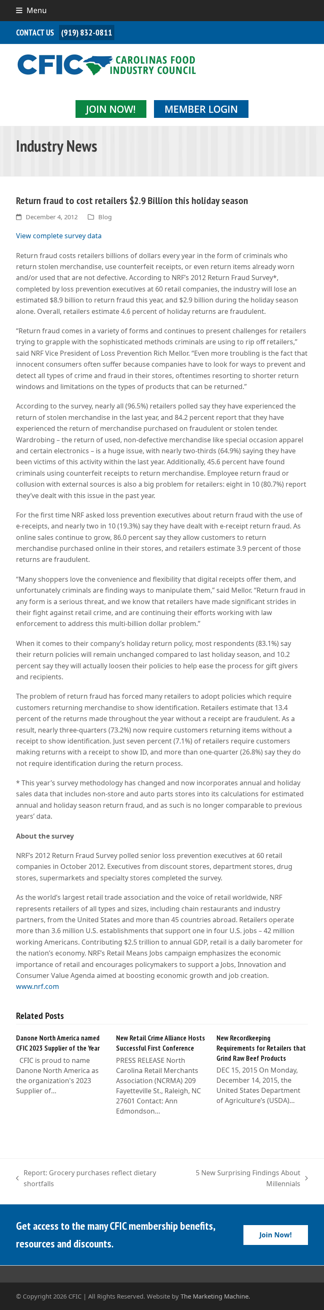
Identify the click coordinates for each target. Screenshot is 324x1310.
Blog (105, 216)
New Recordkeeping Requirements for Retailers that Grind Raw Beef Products (261, 1047)
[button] (31, 10)
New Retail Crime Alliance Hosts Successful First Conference (160, 1043)
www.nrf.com (37, 986)
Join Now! (111, 109)
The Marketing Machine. (215, 1296)
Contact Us (35, 32)
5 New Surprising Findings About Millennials (238, 1179)
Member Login (201, 109)
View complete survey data (59, 235)
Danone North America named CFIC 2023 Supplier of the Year (58, 1043)
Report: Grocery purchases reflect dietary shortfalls (86, 1179)
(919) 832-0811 (86, 32)
